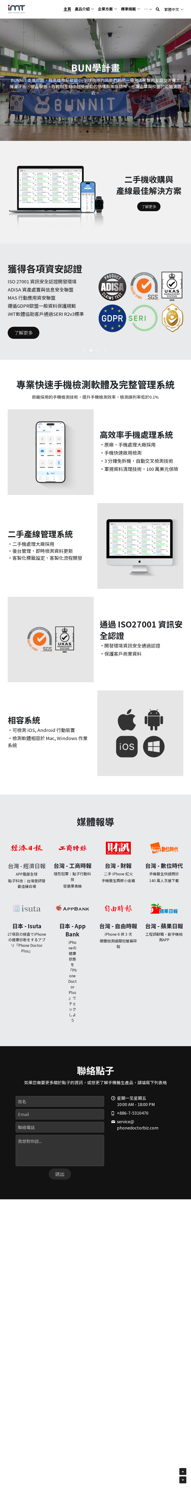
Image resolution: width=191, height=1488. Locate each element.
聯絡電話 (26, 1127)
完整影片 (93, 98)
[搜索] (158, 9)
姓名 (22, 1101)
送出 (60, 1174)
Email (23, 1114)
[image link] (16, 9)
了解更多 (148, 206)
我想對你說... (30, 1141)
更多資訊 (119, 98)
